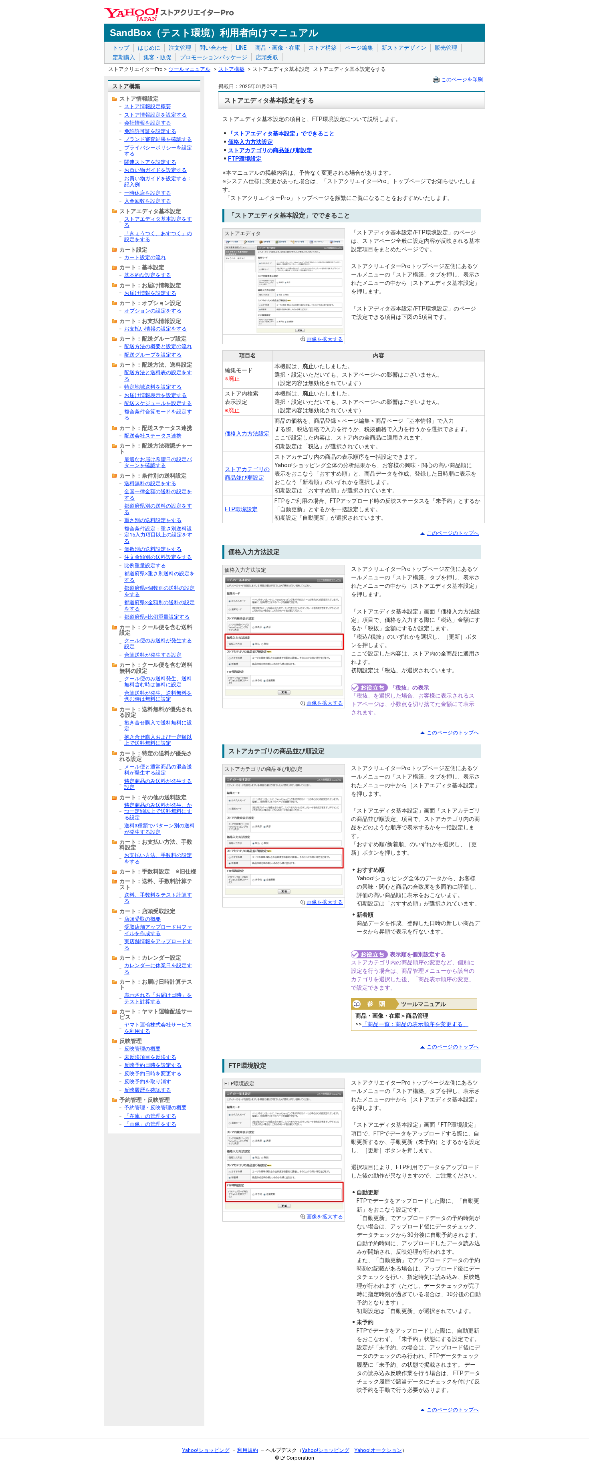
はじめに (149, 47)
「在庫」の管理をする (150, 1116)
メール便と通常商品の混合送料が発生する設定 (158, 770)
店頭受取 (267, 57)
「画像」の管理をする (150, 1124)
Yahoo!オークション (378, 1450)
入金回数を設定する (147, 201)
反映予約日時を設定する (153, 1065)
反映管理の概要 (142, 1049)
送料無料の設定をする (150, 483)
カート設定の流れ (145, 257)
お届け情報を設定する (150, 293)
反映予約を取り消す (147, 1082)
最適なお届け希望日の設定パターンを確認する (158, 462)
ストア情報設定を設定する (155, 115)
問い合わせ (214, 47)
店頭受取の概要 (142, 919)
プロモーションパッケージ (213, 57)
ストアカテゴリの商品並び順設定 (270, 150)
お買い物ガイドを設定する (155, 170)
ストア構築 (323, 47)
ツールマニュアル (189, 69)
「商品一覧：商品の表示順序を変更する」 (415, 1024)
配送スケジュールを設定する (158, 403)
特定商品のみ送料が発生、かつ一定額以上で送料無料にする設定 (158, 811)
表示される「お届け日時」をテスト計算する (158, 998)
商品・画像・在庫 (277, 47)
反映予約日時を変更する (153, 1074)
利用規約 (247, 1450)
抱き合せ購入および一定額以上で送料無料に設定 (158, 740)
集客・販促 (157, 57)
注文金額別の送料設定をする (158, 557)
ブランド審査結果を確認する (158, 139)
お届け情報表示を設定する (155, 395)
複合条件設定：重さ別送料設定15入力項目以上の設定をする (158, 535)
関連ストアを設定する (150, 162)
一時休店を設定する (147, 193)
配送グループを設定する (153, 355)
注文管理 (180, 47)
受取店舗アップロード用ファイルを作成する (158, 930)
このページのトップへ (453, 533)
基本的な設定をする (147, 275)
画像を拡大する (325, 339)
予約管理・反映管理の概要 (155, 1108)
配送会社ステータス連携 (153, 436)
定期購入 (124, 57)
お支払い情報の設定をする (155, 329)
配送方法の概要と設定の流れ (158, 346)
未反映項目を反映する (150, 1057)
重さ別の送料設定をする (153, 520)
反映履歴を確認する (147, 1090)
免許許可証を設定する (150, 131)
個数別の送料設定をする (153, 549)
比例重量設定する (145, 566)
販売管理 (446, 47)
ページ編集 (359, 47)
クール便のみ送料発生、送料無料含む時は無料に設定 (158, 682)
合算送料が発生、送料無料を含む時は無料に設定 (158, 696)
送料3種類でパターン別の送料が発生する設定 (159, 829)
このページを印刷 (462, 80)
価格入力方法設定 (250, 142)
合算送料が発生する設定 (153, 655)
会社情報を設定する (147, 123)
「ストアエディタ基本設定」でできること (281, 133)
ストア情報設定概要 (147, 106)
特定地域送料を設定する (153, 387)
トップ (121, 47)
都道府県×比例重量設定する (157, 617)
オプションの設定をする (153, 311)
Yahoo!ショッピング (206, 1450)
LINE (241, 47)
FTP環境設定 (245, 158)
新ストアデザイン (403, 47)
